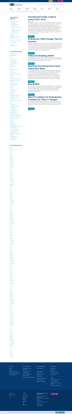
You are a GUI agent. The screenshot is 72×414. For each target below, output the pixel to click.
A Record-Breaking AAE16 (41, 55)
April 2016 (30, 11)
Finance (11, 87)
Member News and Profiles (14, 95)
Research (11, 44)
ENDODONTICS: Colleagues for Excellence (15, 37)
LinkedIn (25, 401)
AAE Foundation (13, 53)
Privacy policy (61, 412)
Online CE (45, 4)
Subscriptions (13, 23)
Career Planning (13, 66)
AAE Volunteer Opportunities (41, 378)
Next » (30, 110)
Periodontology (13, 107)
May (11, 152)
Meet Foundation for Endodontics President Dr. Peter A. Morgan (45, 98)
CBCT (11, 67)
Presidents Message (13, 113)
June (11, 150)
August (11, 148)
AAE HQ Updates (13, 55)
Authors (12, 28)
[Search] (61, 5)
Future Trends (12, 89)
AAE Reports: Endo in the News (15, 40)
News (33, 11)
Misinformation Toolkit (14, 97)
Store (49, 4)
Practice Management (35, 9)
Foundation (54, 4)
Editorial (11, 75)
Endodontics (12, 86)
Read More (31, 36)
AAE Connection (39, 376)
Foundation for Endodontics (13, 371)
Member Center (49, 9)
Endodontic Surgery (13, 84)
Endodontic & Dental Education (16, 78)
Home (10, 11)
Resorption (12, 121)
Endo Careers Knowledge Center (56, 385)
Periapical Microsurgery (14, 106)
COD (57, 4)
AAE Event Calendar (54, 371)
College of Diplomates (14, 69)
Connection (41, 4)
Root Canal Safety (26, 375)
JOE (38, 4)
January (11, 158)
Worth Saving (12, 139)
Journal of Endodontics (14, 21)
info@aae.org (41, 405)
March (11, 155)
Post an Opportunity (54, 381)
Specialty (13, 11)
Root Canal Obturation (14, 129)
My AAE (10, 368)
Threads (25, 399)
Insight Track (12, 93)
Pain (11, 102)
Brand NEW (33, 84)
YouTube (25, 404)
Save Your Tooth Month (14, 130)
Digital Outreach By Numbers (15, 74)
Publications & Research (27, 9)
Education (12, 77)
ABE (51, 4)
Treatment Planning (13, 136)
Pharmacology (12, 109)
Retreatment (12, 123)
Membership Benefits (40, 379)
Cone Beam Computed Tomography (29, 377)
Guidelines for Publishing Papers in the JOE (16, 31)
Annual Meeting (13, 60)
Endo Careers (42, 9)
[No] (70, 412)
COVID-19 (12, 70)
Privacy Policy (11, 393)
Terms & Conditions (12, 394)
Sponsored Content (13, 132)
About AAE (57, 9)
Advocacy (12, 58)
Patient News (12, 104)
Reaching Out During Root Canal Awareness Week (44, 67)
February (11, 156)
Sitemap (10, 396)
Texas (53, 74)
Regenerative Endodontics (15, 116)
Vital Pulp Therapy (13, 138)
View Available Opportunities (55, 379)
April (11, 153)
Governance (12, 92)
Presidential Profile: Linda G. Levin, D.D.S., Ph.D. (42, 18)
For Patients (53, 393)
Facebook (25, 398)
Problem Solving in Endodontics (15, 115)
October (11, 164)
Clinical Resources (12, 9)
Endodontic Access (13, 83)
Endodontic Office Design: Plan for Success (45, 40)
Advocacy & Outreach (40, 373)
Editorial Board (13, 25)
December (12, 161)
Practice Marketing (40, 368)
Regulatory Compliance (14, 118)
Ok (56, 412)
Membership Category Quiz (41, 381)
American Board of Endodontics (14, 373)
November (12, 162)
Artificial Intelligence (13, 61)
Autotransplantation (14, 63)
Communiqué (26, 11)
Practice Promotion (13, 112)
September (12, 165)
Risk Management (13, 124)
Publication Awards (14, 24)
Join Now (50, 1)
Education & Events (19, 9)
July (11, 187)
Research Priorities (14, 45)
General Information (14, 32)
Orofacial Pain (12, 98)
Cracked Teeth (12, 72)
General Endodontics (14, 90)
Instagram (25, 396)
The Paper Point (13, 42)
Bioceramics (12, 64)
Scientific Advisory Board (15, 27)
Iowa (57, 74)
